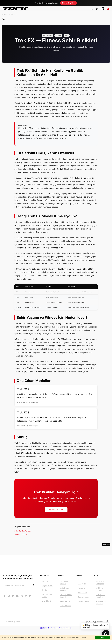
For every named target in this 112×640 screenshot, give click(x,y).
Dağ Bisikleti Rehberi (64, 589)
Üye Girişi (81, 588)
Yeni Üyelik (82, 584)
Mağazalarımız (47, 586)
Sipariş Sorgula (83, 597)
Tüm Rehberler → (20, 534)
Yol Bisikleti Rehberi (64, 582)
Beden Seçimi (65, 601)
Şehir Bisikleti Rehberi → (23, 531)
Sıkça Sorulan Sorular (47, 595)
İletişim (44, 590)
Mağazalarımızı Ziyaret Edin (56, 509)
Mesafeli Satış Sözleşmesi (101, 582)
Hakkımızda (46, 581)
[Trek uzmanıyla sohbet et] (105, 633)
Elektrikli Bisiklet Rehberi (66, 596)
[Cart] (102, 9)
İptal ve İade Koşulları (100, 596)
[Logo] (15, 9)
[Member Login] (97, 9)
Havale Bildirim (83, 601)
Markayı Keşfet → (68, 3)
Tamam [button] (102, 637)
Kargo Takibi (82, 593)
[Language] (108, 9)
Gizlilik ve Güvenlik (99, 589)
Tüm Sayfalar (106, 544)
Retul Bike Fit (46, 601)
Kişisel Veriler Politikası (101, 602)
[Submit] (33, 585)
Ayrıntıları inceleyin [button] (81, 637)
